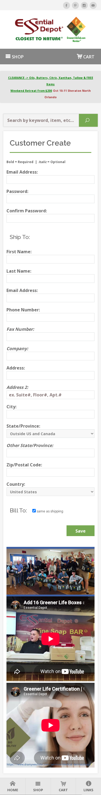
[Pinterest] (75, 5)
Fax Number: (20, 329)
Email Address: (22, 172)
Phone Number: (23, 310)
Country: (15, 484)
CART (88, 57)
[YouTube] (93, 5)
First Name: (19, 252)
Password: (17, 191)
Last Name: (18, 271)
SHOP (17, 57)
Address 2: (17, 387)
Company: (17, 348)
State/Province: (23, 426)
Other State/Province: (29, 445)
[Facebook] (66, 5)
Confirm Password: (26, 211)
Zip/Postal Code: (24, 465)
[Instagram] (84, 5)
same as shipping (49, 511)
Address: (15, 368)
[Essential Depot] (50, 29)
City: (11, 407)
